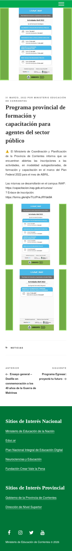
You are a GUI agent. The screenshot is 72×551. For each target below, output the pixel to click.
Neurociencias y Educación (24, 459)
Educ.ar (11, 440)
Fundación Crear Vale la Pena (25, 468)
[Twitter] (31, 531)
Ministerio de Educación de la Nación (30, 431)
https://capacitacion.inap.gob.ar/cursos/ (29, 188)
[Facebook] (9, 531)
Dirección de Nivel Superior (24, 507)
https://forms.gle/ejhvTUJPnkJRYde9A (29, 197)
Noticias (17, 347)
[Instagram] (20, 531)
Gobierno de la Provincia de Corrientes (31, 497)
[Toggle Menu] (61, 4)
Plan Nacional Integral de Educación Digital (34, 450)
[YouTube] (42, 531)
